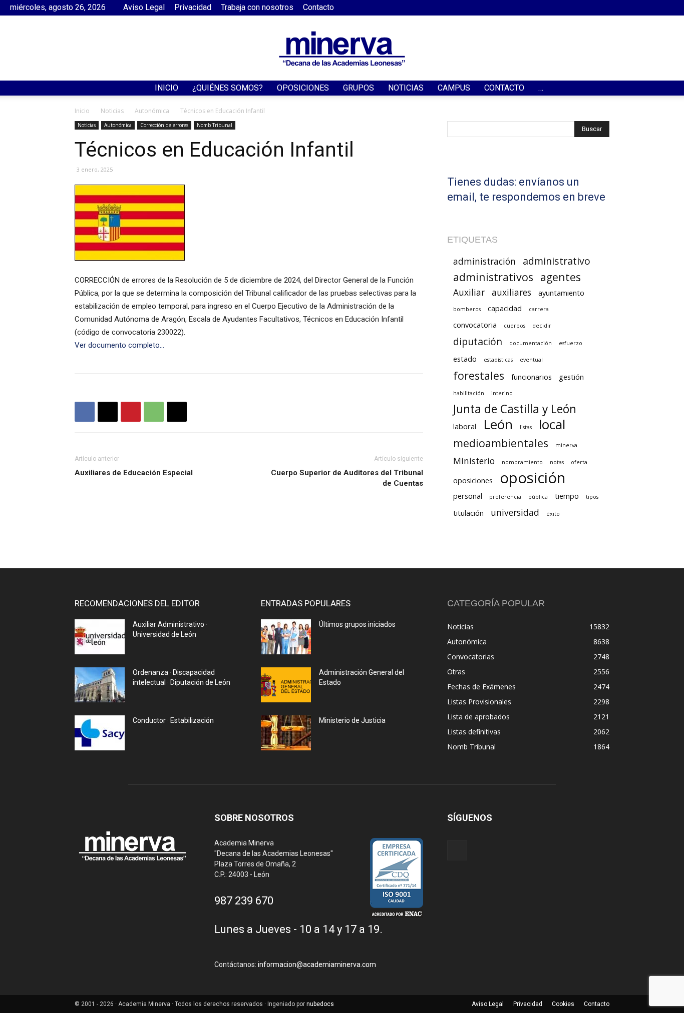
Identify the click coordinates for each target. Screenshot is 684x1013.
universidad (515, 512)
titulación (468, 513)
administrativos (493, 277)
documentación (530, 343)
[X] (108, 412)
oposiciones (473, 480)
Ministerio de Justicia (352, 720)
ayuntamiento (561, 293)
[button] (672, 89)
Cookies (563, 1003)
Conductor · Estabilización (173, 720)
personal (467, 496)
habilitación (468, 393)
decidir (541, 325)
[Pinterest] (131, 412)
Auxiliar (469, 292)
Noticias (406, 88)
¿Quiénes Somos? (227, 88)
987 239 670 (243, 900)
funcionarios (531, 377)
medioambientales (500, 443)
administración (484, 261)
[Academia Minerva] (342, 48)
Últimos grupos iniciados (357, 624)
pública (538, 496)
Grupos (358, 88)
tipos (592, 496)
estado (465, 359)
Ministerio (474, 461)
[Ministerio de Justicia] (286, 732)
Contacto (318, 7)
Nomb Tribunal (214, 125)
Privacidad (192, 7)
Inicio (166, 88)
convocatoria (475, 325)
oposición (532, 478)
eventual (531, 359)
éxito (553, 513)
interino (502, 393)
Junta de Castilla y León (514, 409)
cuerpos (514, 325)
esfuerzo (570, 343)
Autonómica (152, 111)
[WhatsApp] (154, 412)
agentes (560, 277)
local (552, 424)
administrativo (556, 261)
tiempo (567, 496)
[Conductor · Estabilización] (100, 732)
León (498, 424)
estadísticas (498, 359)
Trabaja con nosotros (257, 7)
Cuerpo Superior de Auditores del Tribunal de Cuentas (347, 478)
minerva (566, 445)
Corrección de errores (164, 125)
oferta (579, 462)
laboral (464, 426)
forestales (478, 375)
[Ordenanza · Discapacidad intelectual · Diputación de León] (100, 684)
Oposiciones (303, 88)
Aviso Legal (144, 7)
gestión (571, 377)
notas (557, 462)
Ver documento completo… (119, 345)
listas (526, 427)
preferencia (505, 496)
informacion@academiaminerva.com (317, 964)
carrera (539, 309)
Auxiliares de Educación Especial (134, 472)
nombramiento (522, 462)
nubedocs (320, 1003)
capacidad (505, 308)
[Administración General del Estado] (286, 684)
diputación (477, 341)
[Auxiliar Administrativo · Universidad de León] (100, 636)
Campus (454, 88)
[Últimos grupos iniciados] (286, 636)
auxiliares (511, 292)
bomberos (467, 309)
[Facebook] (666, 7)
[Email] (177, 412)
